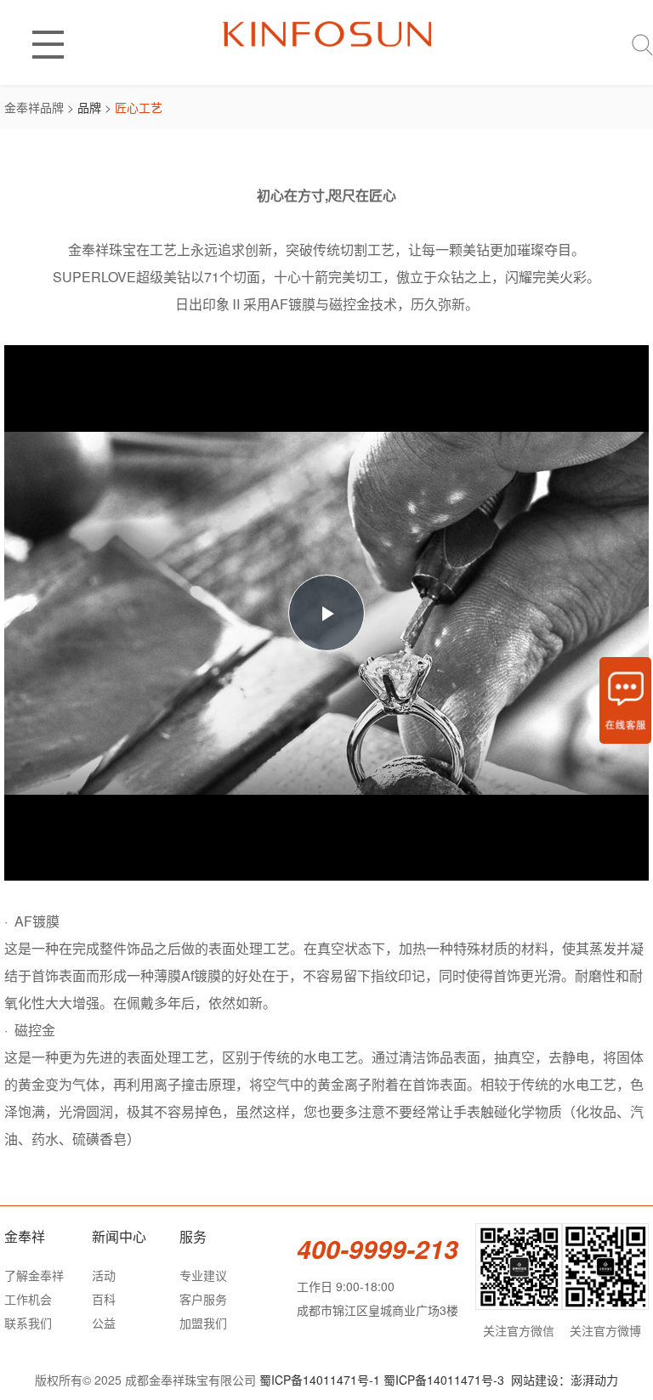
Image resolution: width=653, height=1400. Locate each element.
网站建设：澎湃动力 (564, 1379)
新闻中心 (119, 1236)
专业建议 (203, 1275)
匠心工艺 (138, 107)
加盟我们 (203, 1322)
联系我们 (28, 1322)
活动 (104, 1275)
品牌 (89, 107)
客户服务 (203, 1298)
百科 (104, 1298)
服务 (193, 1236)
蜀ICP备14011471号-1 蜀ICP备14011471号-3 (381, 1379)
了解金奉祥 (34, 1275)
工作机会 (28, 1298)
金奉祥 (24, 1236)
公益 (104, 1322)
